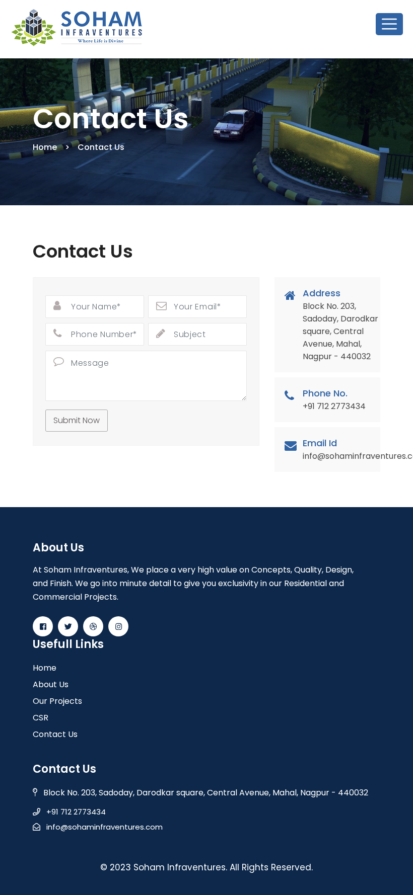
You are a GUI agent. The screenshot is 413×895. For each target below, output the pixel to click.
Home (45, 147)
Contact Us (55, 734)
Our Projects (57, 701)
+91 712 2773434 (73, 811)
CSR (40, 717)
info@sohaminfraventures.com (101, 827)
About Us (50, 684)
